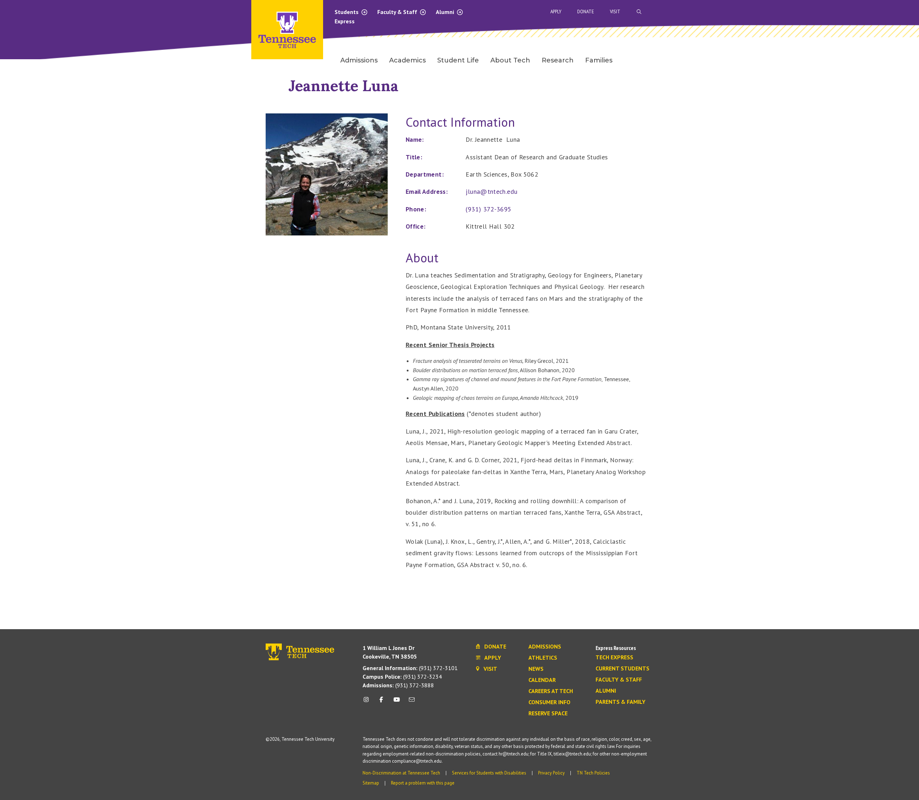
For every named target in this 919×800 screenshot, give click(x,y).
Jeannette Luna (343, 85)
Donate (585, 12)
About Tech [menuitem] (510, 60)
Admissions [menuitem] (359, 60)
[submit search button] (765, 12)
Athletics (542, 658)
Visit (615, 12)
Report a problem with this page (422, 783)
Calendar (542, 680)
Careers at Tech (550, 691)
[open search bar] (639, 12)
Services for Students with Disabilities (489, 773)
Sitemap (371, 783)
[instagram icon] (368, 702)
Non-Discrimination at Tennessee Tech (401, 773)
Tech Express (614, 657)
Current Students (622, 668)
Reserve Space (548, 713)
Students (347, 11)
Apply (555, 12)
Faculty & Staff (398, 11)
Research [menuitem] (558, 60)
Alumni (446, 11)
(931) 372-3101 (410, 668)
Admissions (544, 647)
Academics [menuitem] (407, 60)
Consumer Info (549, 702)
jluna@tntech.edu (491, 191)
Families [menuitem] (598, 60)
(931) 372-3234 (402, 676)
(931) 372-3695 (488, 209)
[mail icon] (411, 702)
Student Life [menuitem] (458, 60)
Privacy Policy (551, 773)
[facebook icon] (381, 702)
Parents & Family (620, 702)
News (536, 669)
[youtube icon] (396, 702)
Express (345, 21)
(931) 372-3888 (398, 685)
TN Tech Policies (593, 773)
